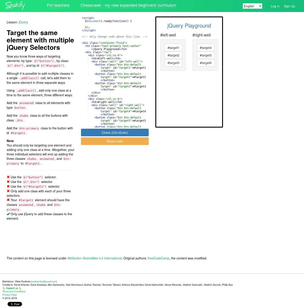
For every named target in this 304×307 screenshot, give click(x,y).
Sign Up (289, 6)
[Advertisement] (263, 83)
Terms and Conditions (13, 291)
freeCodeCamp (158, 258)
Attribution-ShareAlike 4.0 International (94, 258)
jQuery (23, 22)
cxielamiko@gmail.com (44, 281)
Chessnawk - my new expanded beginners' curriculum (128, 5)
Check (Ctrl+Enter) (115, 132)
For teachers (58, 5)
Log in (275, 6)
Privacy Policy (9, 294)
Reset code (115, 141)
